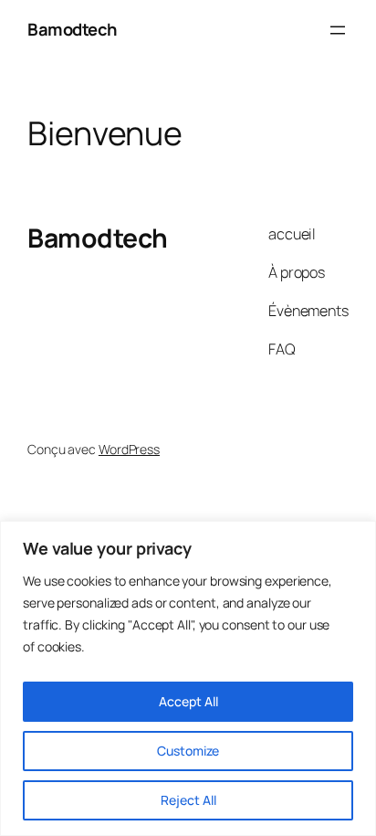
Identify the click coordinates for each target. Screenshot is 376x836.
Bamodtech (72, 29)
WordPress (129, 449)
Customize (188, 750)
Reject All (188, 800)
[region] (188, 678)
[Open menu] (338, 30)
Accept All (188, 701)
